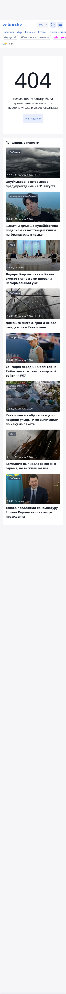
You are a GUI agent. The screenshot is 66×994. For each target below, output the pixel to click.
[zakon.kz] (12, 24)
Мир (19, 32)
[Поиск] (53, 25)
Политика (8, 32)
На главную (33, 118)
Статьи (42, 32)
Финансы (30, 32)
